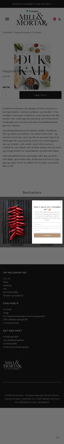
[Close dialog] (60, 202)
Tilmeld (47, 235)
